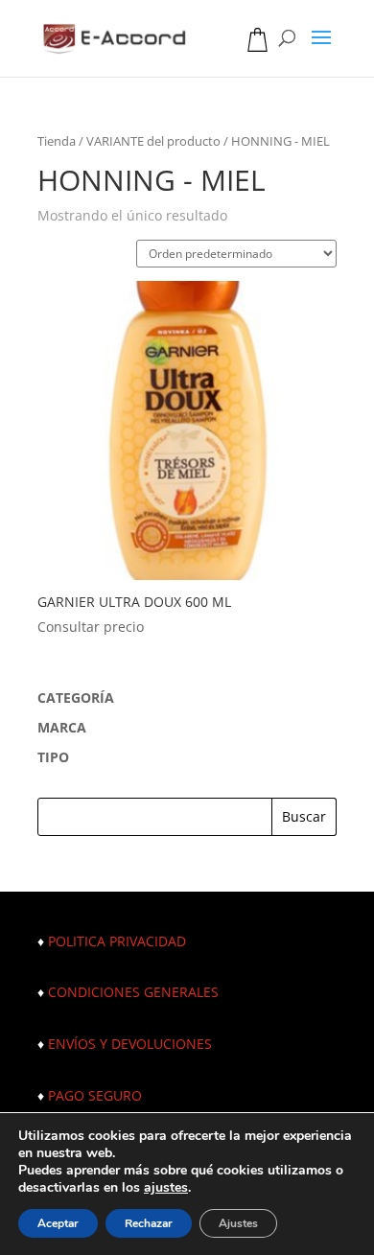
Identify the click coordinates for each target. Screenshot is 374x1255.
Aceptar (58, 1223)
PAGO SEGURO (95, 1095)
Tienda (56, 141)
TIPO (53, 757)
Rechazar (149, 1223)
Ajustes (238, 1223)
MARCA (61, 727)
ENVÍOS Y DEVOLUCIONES (130, 1043)
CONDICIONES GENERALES (133, 992)
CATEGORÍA (75, 697)
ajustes (166, 1188)
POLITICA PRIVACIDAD (117, 941)
